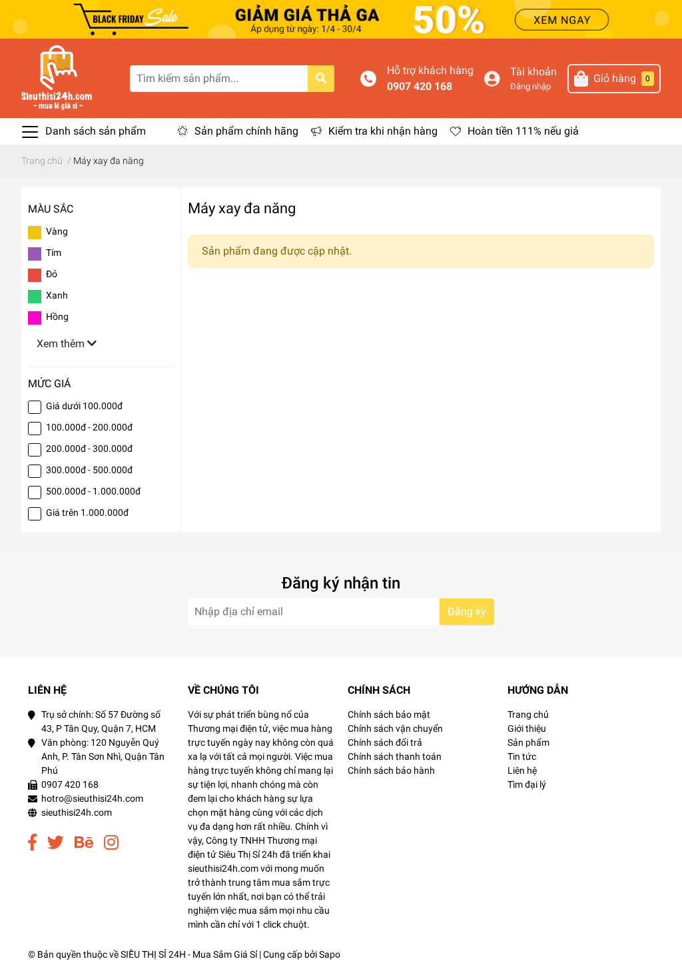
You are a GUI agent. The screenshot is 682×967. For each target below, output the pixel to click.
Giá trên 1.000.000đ (87, 512)
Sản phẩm (528, 742)
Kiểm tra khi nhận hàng (383, 131)
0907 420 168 (419, 86)
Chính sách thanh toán (395, 756)
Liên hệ (522, 770)
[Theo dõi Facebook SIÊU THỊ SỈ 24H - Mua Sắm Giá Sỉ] (32, 842)
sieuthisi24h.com (76, 812)
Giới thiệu (527, 728)
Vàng (57, 231)
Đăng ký (467, 611)
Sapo (329, 954)
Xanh (57, 295)
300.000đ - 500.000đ (89, 470)
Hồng (57, 316)
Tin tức (522, 756)
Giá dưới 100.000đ (84, 406)
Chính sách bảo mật (389, 714)
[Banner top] (341, 18)
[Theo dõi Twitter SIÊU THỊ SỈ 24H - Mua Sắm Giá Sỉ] (55, 842)
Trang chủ (528, 714)
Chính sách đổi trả (385, 742)
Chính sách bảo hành (391, 770)
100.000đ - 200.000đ (89, 427)
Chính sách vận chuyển (395, 728)
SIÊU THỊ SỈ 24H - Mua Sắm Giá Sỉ (189, 954)
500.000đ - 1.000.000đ (93, 491)
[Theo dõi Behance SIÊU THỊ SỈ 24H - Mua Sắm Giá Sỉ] (84, 842)
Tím (53, 252)
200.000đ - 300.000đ (89, 448)
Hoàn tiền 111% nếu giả (523, 131)
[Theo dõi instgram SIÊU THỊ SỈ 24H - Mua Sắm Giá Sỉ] (111, 842)
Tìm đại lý (527, 784)
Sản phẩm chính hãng (246, 131)
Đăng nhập (530, 86)
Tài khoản (533, 71)
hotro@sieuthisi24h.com (92, 798)
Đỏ (51, 274)
